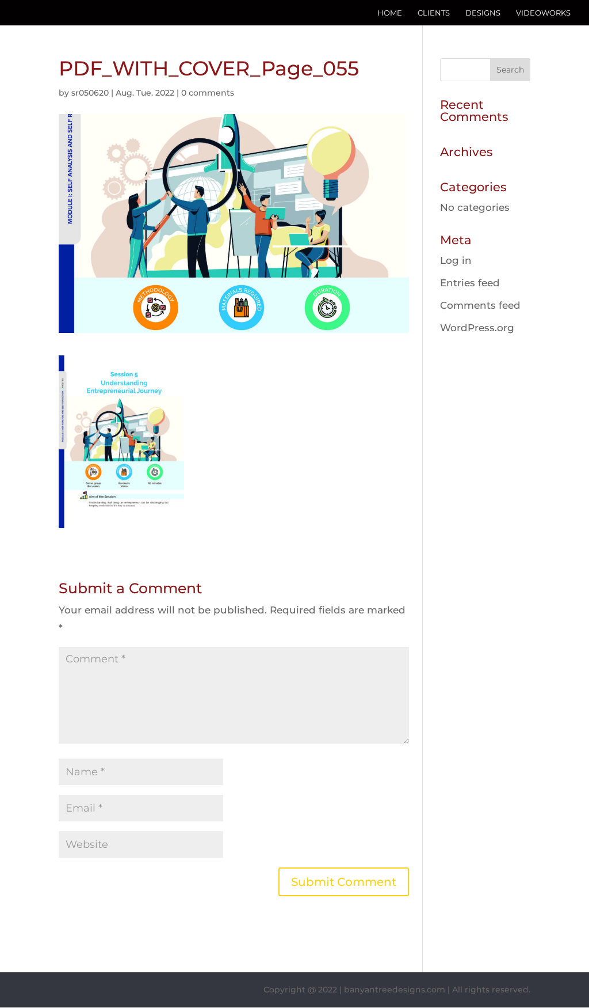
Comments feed (480, 305)
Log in (456, 260)
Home (389, 13)
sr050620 (90, 93)
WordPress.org (477, 328)
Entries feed (470, 283)
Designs (482, 13)
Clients (434, 13)
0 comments (207, 93)
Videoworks (543, 13)
